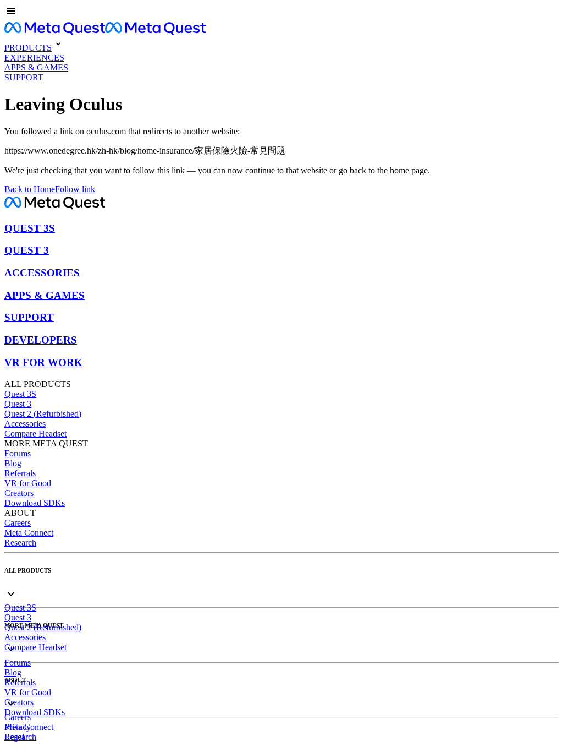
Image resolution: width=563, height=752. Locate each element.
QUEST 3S (29, 228)
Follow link (75, 189)
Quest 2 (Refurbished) (42, 413)
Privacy (17, 727)
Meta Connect (28, 532)
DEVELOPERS (40, 340)
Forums (17, 453)
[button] (281, 12)
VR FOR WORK (43, 362)
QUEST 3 (26, 250)
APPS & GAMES (44, 295)
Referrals (20, 473)
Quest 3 (17, 403)
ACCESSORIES (42, 273)
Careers (17, 522)
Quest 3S (20, 394)
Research (20, 542)
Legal (14, 737)
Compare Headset (35, 433)
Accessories (25, 423)
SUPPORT (29, 317)
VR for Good (27, 483)
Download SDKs (34, 503)
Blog (12, 463)
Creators (19, 493)
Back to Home (29, 189)
